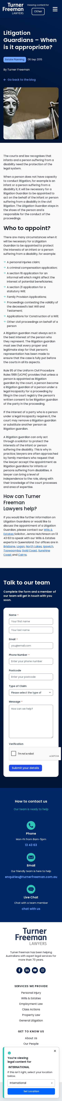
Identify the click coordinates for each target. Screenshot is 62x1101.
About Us (31, 1038)
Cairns (22, 555)
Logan (21, 546)
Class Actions (31, 1009)
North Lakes (34, 546)
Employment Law (31, 1004)
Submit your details (25, 768)
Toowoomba (12, 551)
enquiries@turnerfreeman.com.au (31, 877)
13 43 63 (31, 845)
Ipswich (48, 546)
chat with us (31, 909)
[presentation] (35, 754)
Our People (31, 1044)
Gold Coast (29, 551)
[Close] (55, 1051)
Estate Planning (14, 59)
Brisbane (9, 546)
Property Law (31, 1015)
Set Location (31, 1091)
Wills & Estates (31, 998)
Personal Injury (31, 993)
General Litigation (31, 1020)
